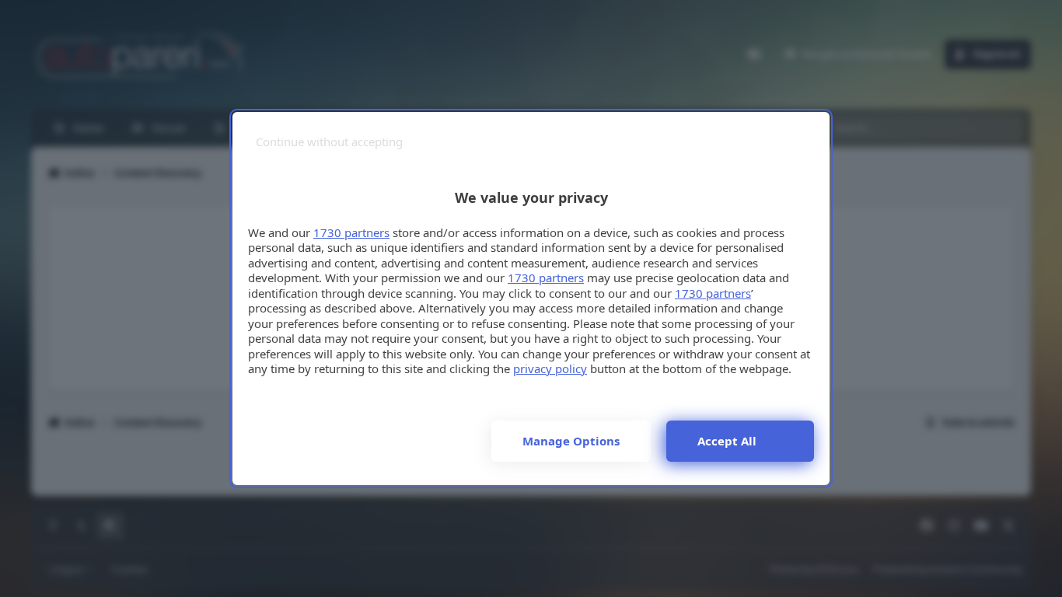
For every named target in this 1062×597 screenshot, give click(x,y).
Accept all (726, 441)
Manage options (571, 441)
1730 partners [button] (351, 232)
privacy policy (550, 368)
